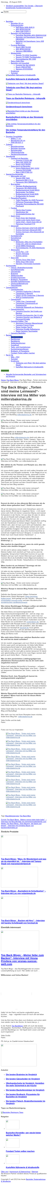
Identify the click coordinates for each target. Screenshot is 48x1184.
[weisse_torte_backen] (24, 760)
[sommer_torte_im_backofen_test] (24, 799)
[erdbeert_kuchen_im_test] (24, 784)
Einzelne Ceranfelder (14, 136)
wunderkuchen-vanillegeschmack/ (14, 602)
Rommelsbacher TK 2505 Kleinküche (30, 248)
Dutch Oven (15, 216)
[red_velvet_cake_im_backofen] (24, 807)
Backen (9, 335)
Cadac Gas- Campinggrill (25, 301)
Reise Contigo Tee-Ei (24, 327)
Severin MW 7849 (23, 178)
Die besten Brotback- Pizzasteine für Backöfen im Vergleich (23, 1095)
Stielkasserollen (17, 276)
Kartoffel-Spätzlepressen (20, 281)
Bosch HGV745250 (23, 164)
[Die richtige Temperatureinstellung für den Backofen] (26, 126)
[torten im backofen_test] (24, 737)
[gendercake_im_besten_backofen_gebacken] (24, 753)
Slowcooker (15, 250)
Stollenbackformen (18, 343)
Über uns (4, 1172)
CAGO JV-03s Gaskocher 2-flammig (30, 295)
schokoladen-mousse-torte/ (11, 600)
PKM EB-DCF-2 (17, 142)
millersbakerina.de (24, 415)
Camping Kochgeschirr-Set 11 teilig (29, 315)
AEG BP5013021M (23, 29)
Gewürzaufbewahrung (19, 283)
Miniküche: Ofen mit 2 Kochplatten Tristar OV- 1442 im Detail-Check (29, 243)
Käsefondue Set (22, 212)
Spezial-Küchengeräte (14, 174)
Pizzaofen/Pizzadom (19, 198)
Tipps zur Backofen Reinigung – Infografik (25, 98)
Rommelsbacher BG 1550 (26, 59)
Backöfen (9, 21)
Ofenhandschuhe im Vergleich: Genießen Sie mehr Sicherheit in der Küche (25, 1084)
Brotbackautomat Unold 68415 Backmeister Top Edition (28, 191)
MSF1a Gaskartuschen (25, 297)
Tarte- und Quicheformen (20, 347)
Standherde (10, 156)
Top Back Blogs (17, 337)
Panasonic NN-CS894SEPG (26, 182)
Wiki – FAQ (15, 357)
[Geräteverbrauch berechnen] (18, 103)
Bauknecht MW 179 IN (24, 180)
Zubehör (9, 144)
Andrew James (21, 256)
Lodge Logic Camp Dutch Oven (28, 220)
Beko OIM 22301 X (23, 31)
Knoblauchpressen (18, 277)
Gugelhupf (15, 345)
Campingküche (12, 287)
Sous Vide (15, 258)
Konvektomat (16, 238)
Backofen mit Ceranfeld (20, 63)
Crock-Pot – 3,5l (22, 252)
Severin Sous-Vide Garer (25, 260)
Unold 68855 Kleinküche (25, 246)
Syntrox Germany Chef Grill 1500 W (30, 228)
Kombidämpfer (16, 236)
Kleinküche (15, 240)
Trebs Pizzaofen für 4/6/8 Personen (29, 200)
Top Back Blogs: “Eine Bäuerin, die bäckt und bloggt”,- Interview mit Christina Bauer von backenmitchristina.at (21, 826)
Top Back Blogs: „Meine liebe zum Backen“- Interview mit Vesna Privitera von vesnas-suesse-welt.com (22, 959)
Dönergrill (14, 226)
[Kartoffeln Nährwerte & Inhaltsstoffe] (21, 75)
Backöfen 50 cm (17, 23)
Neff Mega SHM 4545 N (25, 27)
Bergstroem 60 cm (18, 140)
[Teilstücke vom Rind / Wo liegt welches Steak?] (25, 83)
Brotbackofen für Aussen (25, 196)
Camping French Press (25, 325)
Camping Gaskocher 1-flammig (28, 291)
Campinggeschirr (17, 309)
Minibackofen (16, 53)
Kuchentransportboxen (20, 349)
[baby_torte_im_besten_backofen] (24, 776)
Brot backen (15, 184)
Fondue (14, 208)
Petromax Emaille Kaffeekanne (28, 329)
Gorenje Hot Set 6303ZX (25, 65)
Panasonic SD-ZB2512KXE (26, 188)
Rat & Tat (9, 355)
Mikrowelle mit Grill (18, 176)
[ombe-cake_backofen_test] (24, 791)
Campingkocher (17, 289)
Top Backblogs (17, 1026)
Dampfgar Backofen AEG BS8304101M (31, 35)
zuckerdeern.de (32, 622)
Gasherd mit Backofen (19, 158)
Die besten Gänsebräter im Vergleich (23, 1079)
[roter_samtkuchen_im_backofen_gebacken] (24, 768)
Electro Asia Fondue (23, 210)
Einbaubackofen (17, 25)
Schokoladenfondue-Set (25, 214)
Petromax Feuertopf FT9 (25, 224)
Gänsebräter (16, 272)
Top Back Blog (25, 816)
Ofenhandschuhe (17, 152)
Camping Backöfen (18, 333)
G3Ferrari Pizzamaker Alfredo (27, 202)
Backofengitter (16, 150)
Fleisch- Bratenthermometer (22, 268)
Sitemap (35, 1172)
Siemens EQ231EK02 (24, 69)
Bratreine (14, 274)
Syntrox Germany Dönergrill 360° (29, 230)
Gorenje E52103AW (23, 170)
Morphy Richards (22, 254)
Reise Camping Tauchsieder (27, 331)
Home (3, 380)
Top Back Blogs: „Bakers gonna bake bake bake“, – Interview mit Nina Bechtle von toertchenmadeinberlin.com (24, 821)
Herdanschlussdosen (19, 154)
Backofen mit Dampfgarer (21, 33)
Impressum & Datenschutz (20, 1172)
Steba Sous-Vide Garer (25, 262)
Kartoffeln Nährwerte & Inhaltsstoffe (22, 79)
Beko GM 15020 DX (23, 162)
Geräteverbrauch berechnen (19, 107)
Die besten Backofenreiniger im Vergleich (25, 1090)
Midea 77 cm (16, 138)
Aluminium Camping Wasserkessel (29, 323)
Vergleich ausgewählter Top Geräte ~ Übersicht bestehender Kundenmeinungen (24, 7)
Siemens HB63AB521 (24, 51)
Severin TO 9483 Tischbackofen (28, 57)
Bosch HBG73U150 (23, 47)
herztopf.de (24, 628)
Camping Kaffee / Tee (19, 321)
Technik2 (14, 73)
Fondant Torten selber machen (23, 353)
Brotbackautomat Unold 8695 (27, 194)
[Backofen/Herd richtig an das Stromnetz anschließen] (26, 113)
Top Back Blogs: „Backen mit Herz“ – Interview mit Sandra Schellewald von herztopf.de (23, 921)
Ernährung (15, 71)
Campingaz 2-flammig (24, 293)
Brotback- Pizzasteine (19, 279)
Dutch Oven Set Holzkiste (26, 218)
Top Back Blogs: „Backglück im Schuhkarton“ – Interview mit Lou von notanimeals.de (23, 892)
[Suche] (2, 12)
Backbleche (15, 341)
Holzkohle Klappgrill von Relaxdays (29, 307)
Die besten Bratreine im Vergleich (21, 1074)
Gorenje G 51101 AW (24, 160)
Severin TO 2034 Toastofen (26, 55)
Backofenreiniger (17, 146)
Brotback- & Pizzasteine (20, 351)
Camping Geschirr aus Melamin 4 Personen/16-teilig (29, 318)
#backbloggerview (12, 816)
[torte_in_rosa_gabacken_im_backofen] (24, 745)
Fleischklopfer (16, 285)
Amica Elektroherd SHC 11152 (27, 168)
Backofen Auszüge (18, 148)
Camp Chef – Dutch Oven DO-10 (28, 222)
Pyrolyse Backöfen (18, 45)
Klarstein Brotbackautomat (26, 186)
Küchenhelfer (11, 266)
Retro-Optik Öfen (17, 61)
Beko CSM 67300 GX (24, 172)
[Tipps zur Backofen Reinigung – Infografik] (23, 94)
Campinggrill (16, 299)
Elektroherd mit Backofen (20, 166)
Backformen (15, 339)
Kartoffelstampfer (17, 270)
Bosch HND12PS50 (23, 67)
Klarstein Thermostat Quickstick (28, 264)
